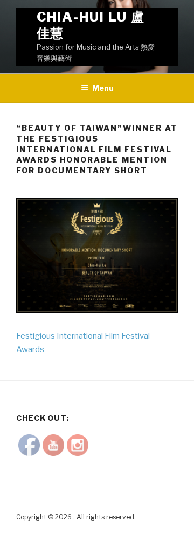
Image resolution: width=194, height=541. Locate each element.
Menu (103, 88)
